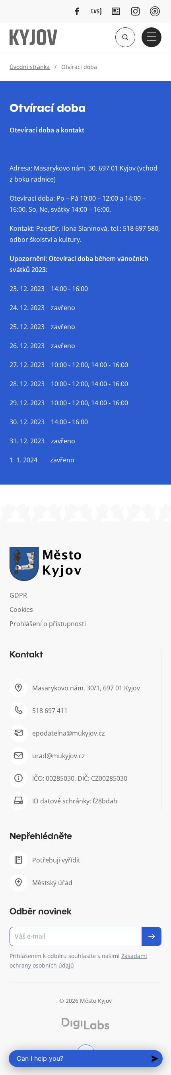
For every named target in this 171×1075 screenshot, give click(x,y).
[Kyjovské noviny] (115, 11)
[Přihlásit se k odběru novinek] (151, 936)
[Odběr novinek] (85, 936)
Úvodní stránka (30, 67)
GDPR (18, 595)
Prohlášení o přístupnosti (48, 623)
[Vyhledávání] (125, 37)
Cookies (21, 609)
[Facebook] (77, 11)
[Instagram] (135, 11)
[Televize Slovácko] (96, 11)
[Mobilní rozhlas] (154, 11)
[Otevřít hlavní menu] (151, 37)
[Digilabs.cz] (85, 1023)
